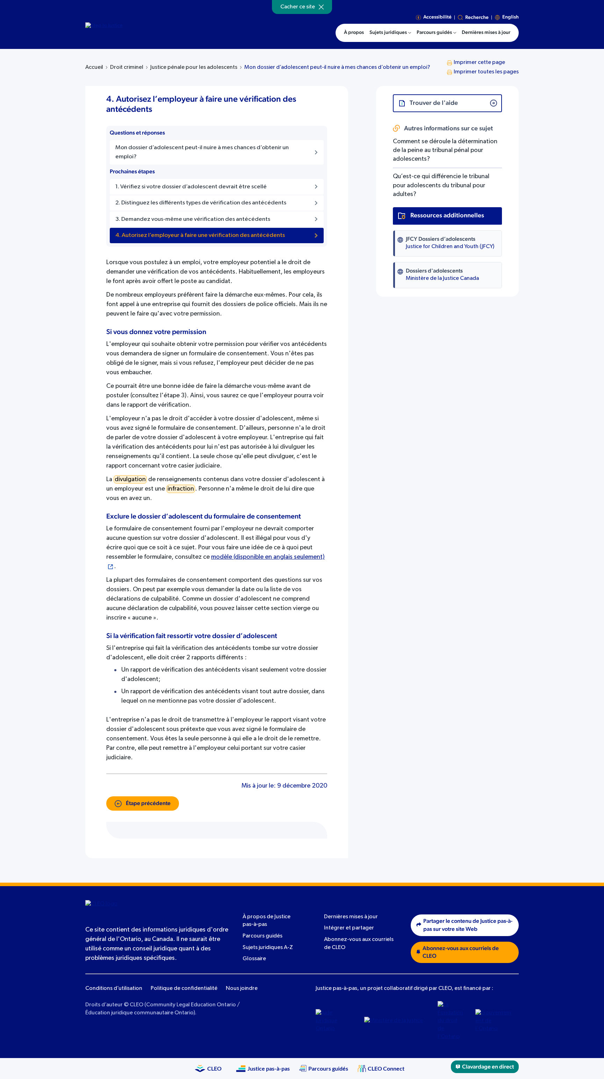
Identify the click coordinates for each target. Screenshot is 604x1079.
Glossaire (254, 959)
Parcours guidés (262, 936)
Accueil (94, 67)
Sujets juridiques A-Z (268, 947)
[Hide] (321, 7)
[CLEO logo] (118, 908)
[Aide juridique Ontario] (335, 1021)
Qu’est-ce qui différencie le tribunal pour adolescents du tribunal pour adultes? (441, 185)
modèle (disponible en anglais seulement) (268, 557)
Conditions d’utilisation (113, 988)
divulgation (130, 479)
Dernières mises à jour (351, 917)
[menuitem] (390, 32)
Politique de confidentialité (184, 988)
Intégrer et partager (349, 928)
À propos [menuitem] (354, 32)
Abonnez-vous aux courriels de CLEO (461, 952)
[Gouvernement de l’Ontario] (494, 1021)
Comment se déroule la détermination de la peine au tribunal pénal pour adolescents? (445, 150)
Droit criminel (126, 67)
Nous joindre (242, 988)
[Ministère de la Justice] (395, 1021)
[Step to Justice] (144, 32)
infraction (180, 489)
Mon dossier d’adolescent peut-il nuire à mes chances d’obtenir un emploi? (337, 67)
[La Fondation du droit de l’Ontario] (451, 1021)
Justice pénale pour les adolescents (193, 67)
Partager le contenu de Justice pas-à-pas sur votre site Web (467, 925)
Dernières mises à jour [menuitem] (486, 32)
